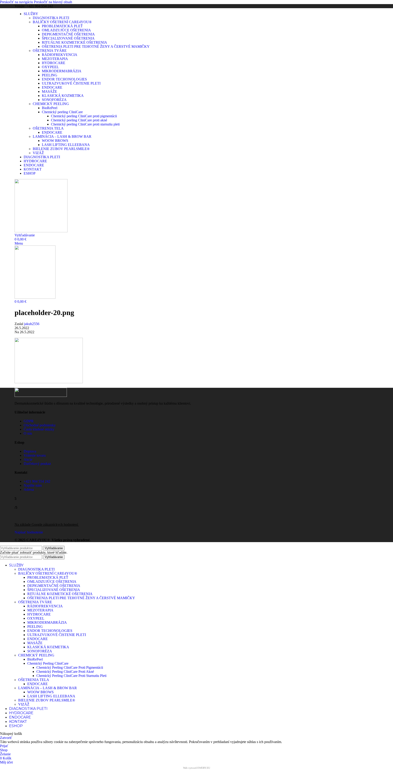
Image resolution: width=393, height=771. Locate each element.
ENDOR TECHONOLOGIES (64, 79)
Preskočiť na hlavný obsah (53, 2)
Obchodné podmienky (40, 425)
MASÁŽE (49, 91)
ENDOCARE (52, 87)
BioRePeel (49, 108)
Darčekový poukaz (37, 464)
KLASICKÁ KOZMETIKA (63, 96)
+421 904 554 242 (37, 481)
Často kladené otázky (39, 429)
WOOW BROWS (55, 141)
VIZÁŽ (38, 153)
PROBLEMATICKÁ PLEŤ (62, 26)
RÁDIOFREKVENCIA (59, 55)
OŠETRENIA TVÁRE (50, 51)
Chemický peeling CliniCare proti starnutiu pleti (85, 124)
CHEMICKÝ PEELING (51, 104)
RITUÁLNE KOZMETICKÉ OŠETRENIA (74, 42)
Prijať (4, 746)
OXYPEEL (50, 67)
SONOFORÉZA (54, 100)
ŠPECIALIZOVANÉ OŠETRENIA (68, 38)
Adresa (29, 489)
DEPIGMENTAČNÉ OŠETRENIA (68, 34)
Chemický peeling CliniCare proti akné (79, 120)
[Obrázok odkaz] (41, 396)
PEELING (49, 75)
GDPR (29, 421)
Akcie (28, 459)
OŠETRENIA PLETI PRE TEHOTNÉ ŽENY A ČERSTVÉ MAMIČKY (96, 46)
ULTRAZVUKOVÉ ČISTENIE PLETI (71, 83)
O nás (28, 433)
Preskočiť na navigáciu (17, 2)
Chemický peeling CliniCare (62, 112)
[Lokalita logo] (41, 231)
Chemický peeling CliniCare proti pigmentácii (84, 116)
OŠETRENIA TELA (48, 128)
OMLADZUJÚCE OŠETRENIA (66, 30)
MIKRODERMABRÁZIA (61, 71)
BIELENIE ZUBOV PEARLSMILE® (61, 149)
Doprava (30, 451)
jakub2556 (31, 324)
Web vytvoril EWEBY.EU (196, 767)
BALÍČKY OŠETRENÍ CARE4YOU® (62, 22)
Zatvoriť (6, 738)
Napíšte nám (33, 485)
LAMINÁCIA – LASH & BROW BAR (62, 136)
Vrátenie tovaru (35, 455)
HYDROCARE (53, 63)
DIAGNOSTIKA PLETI (51, 18)
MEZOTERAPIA (55, 59)
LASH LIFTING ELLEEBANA (66, 145)
